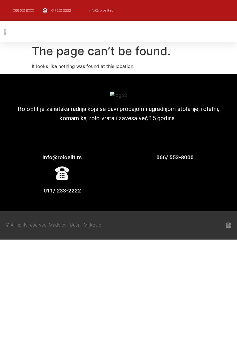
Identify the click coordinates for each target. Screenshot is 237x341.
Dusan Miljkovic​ (85, 225)
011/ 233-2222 (62, 190)
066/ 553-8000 (175, 157)
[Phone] (216, 225)
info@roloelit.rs (62, 157)
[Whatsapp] (190, 225)
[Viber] (203, 225)
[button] (149, 31)
